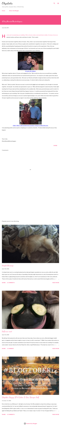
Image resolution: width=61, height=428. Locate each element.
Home (3, 10)
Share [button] (55, 145)
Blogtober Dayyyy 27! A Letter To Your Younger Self (20, 397)
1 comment (10, 348)
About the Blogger (14, 10)
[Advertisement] (30, 204)
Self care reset (7, 331)
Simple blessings (8, 265)
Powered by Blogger (31, 423)
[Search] (54, 3)
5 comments (11, 414)
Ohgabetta (7, 3)
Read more (56, 282)
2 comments (11, 282)
